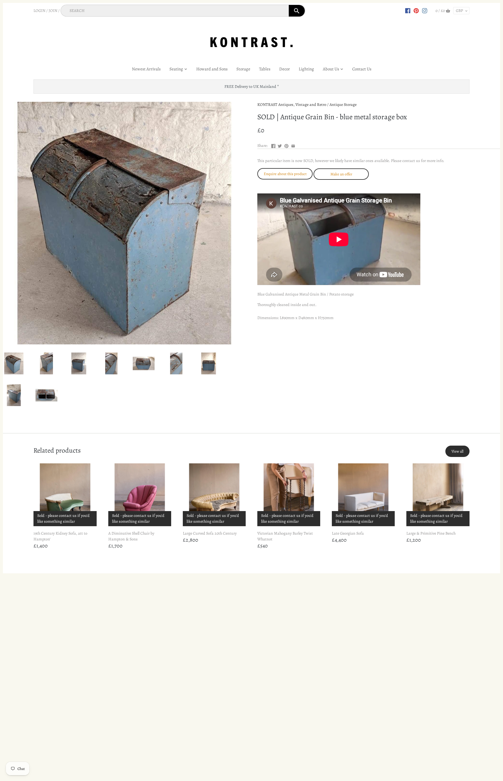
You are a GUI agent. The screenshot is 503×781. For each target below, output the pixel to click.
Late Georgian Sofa (348, 533)
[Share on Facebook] (273, 145)
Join (53, 10)
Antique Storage (343, 104)
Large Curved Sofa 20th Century (210, 533)
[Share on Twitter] (280, 145)
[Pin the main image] (286, 145)
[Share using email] (293, 145)
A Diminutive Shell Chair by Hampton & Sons (131, 536)
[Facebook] (407, 10)
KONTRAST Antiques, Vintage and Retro (291, 104)
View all (457, 451)
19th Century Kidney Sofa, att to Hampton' (60, 536)
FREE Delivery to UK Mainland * (251, 86)
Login (39, 10)
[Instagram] (424, 10)
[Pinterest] (416, 10)
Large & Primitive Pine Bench (431, 533)
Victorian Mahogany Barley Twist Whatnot (285, 536)
